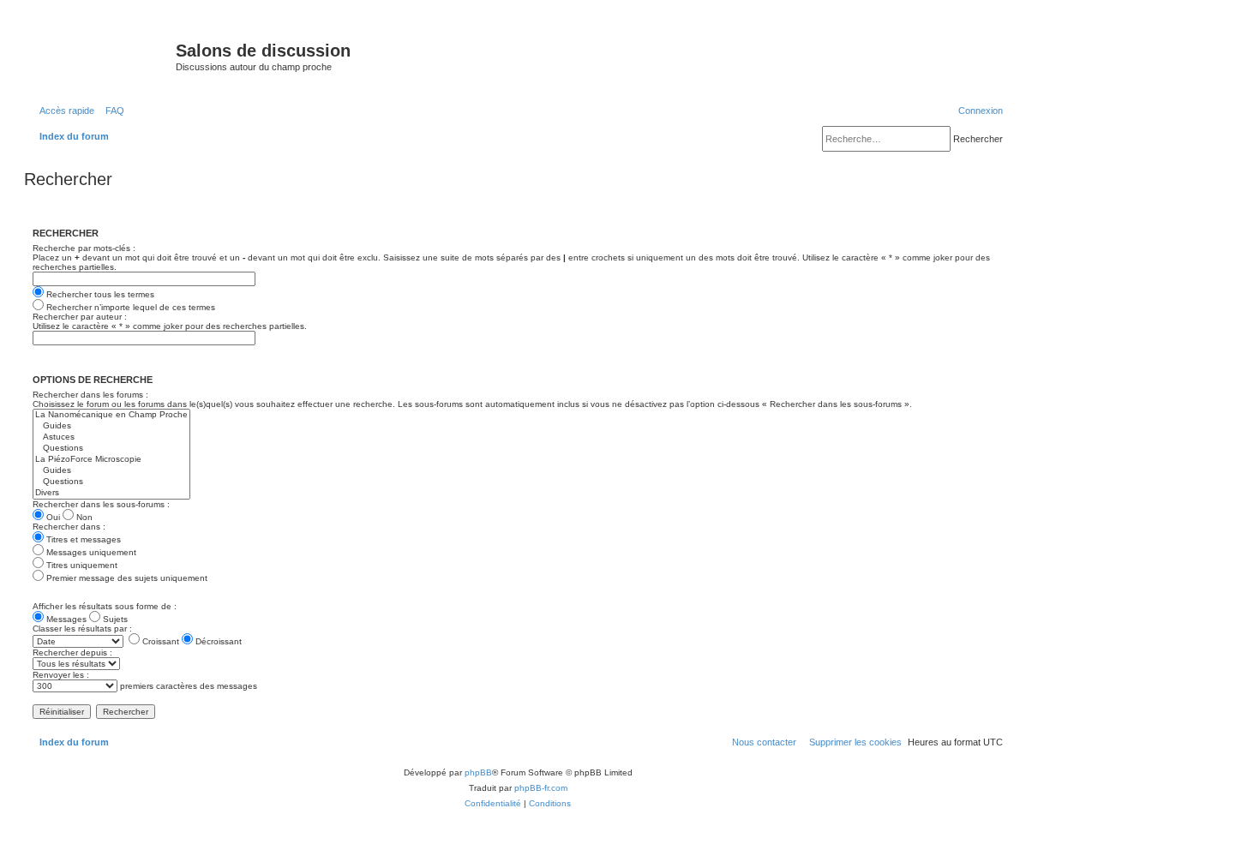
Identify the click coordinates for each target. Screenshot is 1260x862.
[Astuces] (111, 437)
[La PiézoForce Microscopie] (111, 459)
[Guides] (111, 426)
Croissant (159, 641)
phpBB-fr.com (540, 788)
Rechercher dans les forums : (90, 394)
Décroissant (217, 641)
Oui (52, 517)
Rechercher (978, 139)
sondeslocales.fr (860, 40)
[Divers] (111, 493)
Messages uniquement (90, 552)
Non (83, 517)
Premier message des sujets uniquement (125, 578)
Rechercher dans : (69, 526)
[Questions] (111, 448)
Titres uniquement (80, 565)
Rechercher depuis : (72, 652)
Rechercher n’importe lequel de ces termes (129, 307)
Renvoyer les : (61, 674)
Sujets (114, 619)
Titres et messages (82, 539)
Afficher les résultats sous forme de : (105, 606)
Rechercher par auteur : (80, 316)
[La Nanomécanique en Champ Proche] (111, 415)
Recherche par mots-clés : (84, 248)
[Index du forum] (102, 55)
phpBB (478, 772)
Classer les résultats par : (82, 628)
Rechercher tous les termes (99, 294)
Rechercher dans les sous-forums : (101, 504)
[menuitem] (111, 110)
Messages (65, 619)
